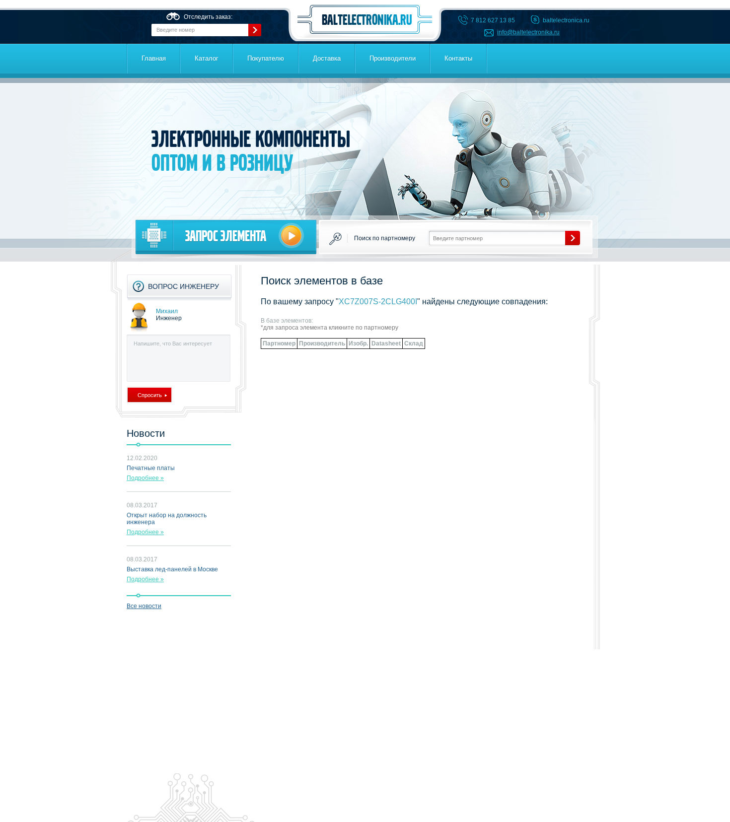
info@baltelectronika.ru (528, 32)
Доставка (327, 58)
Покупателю (265, 58)
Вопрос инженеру (183, 286)
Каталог (207, 58)
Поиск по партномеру (384, 238)
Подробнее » (145, 478)
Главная (154, 58)
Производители (392, 58)
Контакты (458, 58)
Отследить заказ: (208, 16)
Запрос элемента (225, 236)
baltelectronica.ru (364, 19)
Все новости (144, 606)
